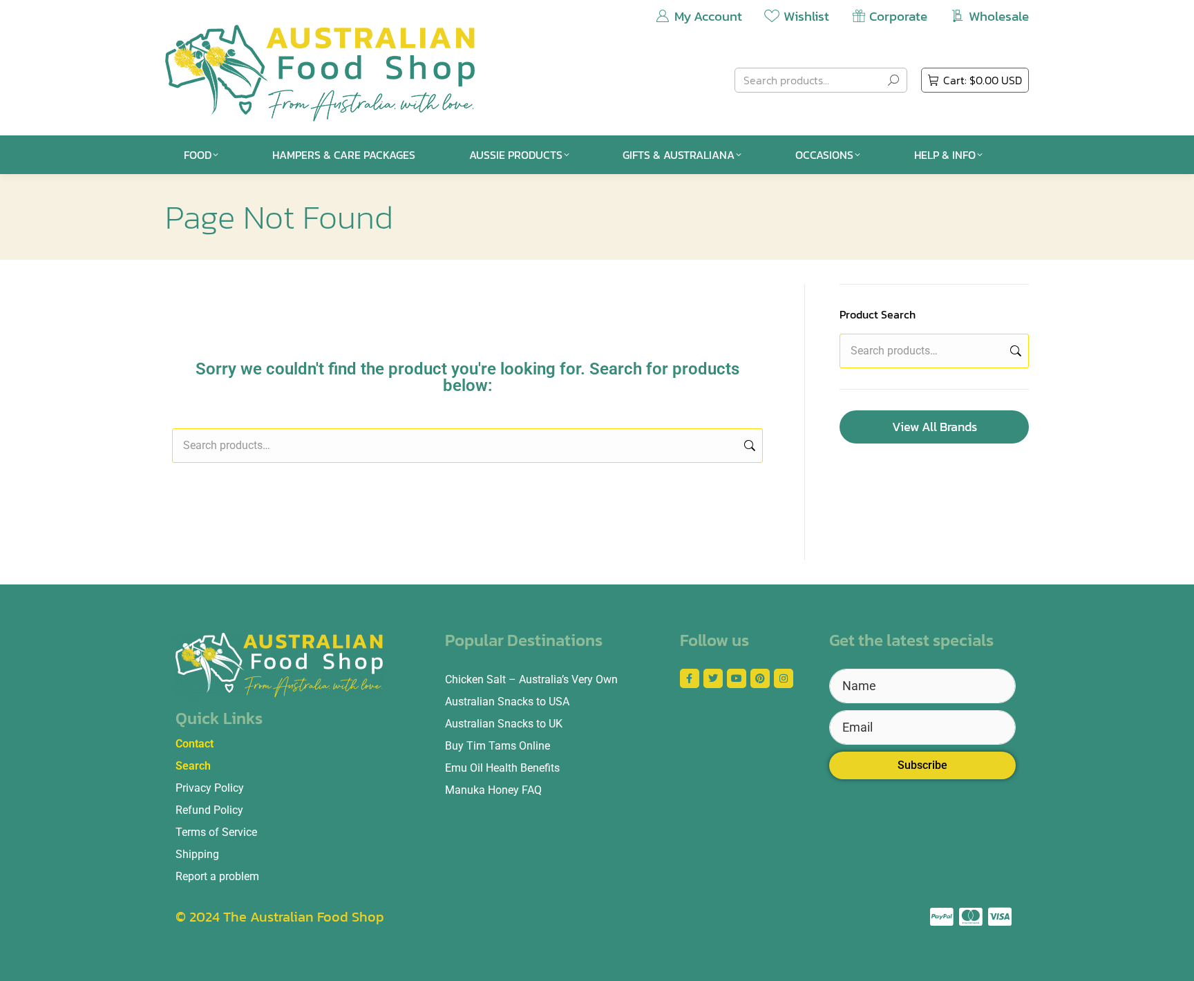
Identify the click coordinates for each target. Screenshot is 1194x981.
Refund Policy (209, 810)
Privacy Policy (210, 787)
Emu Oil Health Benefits (502, 767)
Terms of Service (216, 832)
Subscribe (922, 765)
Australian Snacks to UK (503, 723)
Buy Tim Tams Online (497, 745)
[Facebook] (689, 678)
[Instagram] (783, 678)
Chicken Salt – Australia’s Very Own (531, 679)
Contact (195, 743)
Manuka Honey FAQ (493, 790)
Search (748, 445)
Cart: (982, 80)
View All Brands (934, 426)
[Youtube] (736, 678)
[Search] (893, 80)
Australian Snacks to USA (507, 701)
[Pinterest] (760, 678)
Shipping (197, 854)
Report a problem (217, 876)
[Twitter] (713, 678)
